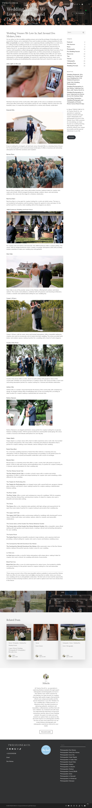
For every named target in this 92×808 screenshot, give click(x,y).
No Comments (79, 13)
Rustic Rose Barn (11, 449)
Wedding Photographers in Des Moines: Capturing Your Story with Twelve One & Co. (75, 88)
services (26, 57)
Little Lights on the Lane (13, 64)
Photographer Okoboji (67, 769)
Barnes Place (10, 154)
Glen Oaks (9, 254)
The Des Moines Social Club (14, 473)
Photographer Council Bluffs (68, 771)
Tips (68, 56)
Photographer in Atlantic (67, 767)
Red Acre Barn (10, 199)
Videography (71, 61)
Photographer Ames (66, 774)
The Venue (9, 506)
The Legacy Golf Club (12, 515)
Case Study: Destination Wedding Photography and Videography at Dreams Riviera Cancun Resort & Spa (75, 101)
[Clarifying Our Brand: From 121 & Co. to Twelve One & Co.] (69, 601)
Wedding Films (71, 63)
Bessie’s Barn (10, 460)
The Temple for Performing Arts (15, 484)
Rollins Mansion (11, 398)
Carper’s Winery (11, 298)
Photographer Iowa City (67, 755)
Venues (27, 23)
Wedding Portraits (72, 66)
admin (9, 23)
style (33, 575)
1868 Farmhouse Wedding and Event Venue (19, 210)
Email (8, 757)
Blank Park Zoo (11, 564)
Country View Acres (12, 343)
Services (71, 137)
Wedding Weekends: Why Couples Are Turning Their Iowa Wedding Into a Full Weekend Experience (75, 77)
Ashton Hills (10, 387)
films (7, 43)
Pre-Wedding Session (73, 51)
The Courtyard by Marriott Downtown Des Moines (21, 546)
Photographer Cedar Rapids (68, 757)
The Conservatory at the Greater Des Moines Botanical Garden (25, 526)
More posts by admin (46, 732)
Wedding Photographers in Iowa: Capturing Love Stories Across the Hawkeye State (75, 94)
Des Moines (9, 761)
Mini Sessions (71, 44)
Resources (70, 54)
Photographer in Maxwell (68, 776)
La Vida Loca (10, 555)
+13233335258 (11, 753)
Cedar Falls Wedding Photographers (73, 83)
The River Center (11, 495)
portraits (14, 43)
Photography (71, 49)
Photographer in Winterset (68, 778)
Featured (69, 42)
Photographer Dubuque (67, 781)
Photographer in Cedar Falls (68, 759)
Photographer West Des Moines (69, 752)
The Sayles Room (11, 537)
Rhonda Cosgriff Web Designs (30, 805)
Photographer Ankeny (66, 764)
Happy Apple (10, 438)
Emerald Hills (10, 110)
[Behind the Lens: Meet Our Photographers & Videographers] (23, 601)
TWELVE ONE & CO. (10, 4)
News (68, 47)
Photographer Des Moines (68, 750)
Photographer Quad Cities (68, 762)
